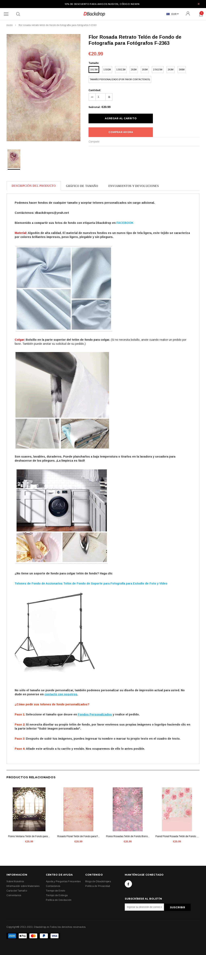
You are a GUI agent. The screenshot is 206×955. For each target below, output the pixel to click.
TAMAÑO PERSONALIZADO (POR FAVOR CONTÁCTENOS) (120, 79)
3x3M (170, 69)
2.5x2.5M (157, 69)
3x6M (181, 69)
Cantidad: (95, 90)
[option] (43, 88)
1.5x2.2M (121, 69)
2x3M (145, 69)
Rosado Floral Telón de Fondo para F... (78, 836)
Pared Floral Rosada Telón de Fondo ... (177, 836)
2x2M (134, 69)
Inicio (9, 25)
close (199, 4)
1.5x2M (107, 69)
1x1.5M (94, 69)
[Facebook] (128, 884)
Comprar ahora (120, 132)
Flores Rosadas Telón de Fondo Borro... (127, 836)
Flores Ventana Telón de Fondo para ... (29, 836)
